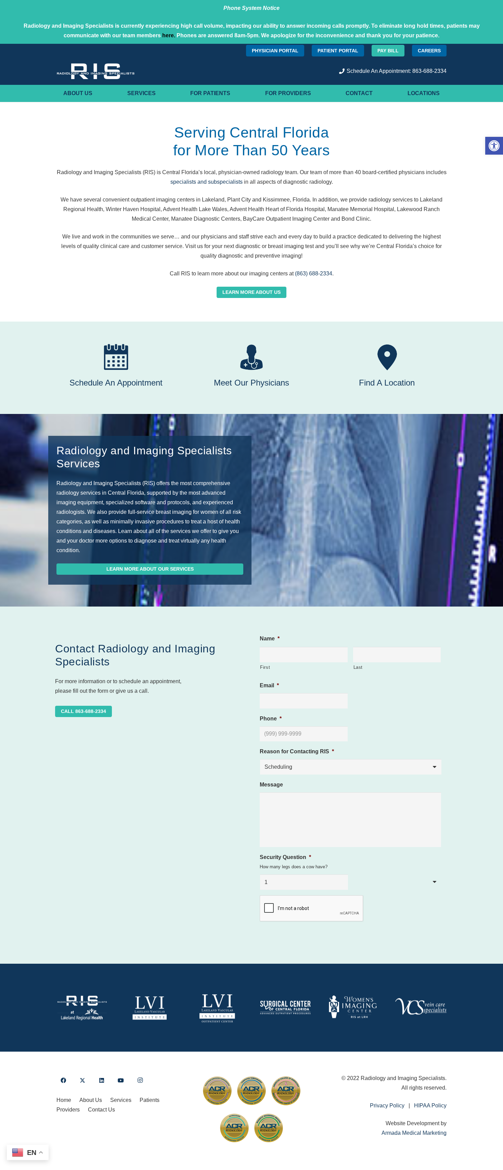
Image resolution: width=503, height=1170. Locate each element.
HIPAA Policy (430, 1105)
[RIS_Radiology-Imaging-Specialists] (95, 71)
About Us (90, 1100)
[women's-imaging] (353, 1008)
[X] (82, 1080)
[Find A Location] (387, 357)
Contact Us (101, 1110)
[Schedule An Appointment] (116, 357)
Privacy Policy (387, 1105)
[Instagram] (140, 1080)
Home (63, 1100)
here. (168, 35)
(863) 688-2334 (313, 273)
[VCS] (421, 1008)
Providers (68, 1110)
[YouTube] (121, 1080)
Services (120, 1100)
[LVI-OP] (217, 1008)
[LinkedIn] (101, 1080)
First (265, 667)
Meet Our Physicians (251, 382)
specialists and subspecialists (206, 182)
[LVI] (150, 1008)
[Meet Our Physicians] (251, 357)
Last (358, 667)
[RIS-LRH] (82, 1008)
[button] (494, 146)
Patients (149, 1100)
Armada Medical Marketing (414, 1133)
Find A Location (387, 382)
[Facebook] (63, 1080)
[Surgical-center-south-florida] (285, 1008)
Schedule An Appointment (116, 382)
